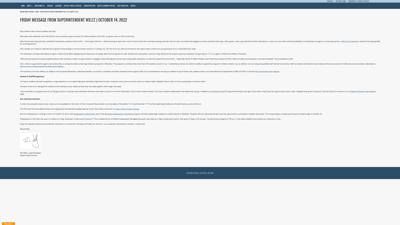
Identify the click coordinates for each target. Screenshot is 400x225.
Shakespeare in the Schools (84, 114)
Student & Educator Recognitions (363, 91)
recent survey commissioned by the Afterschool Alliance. (42, 66)
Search (133, 5)
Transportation (89, 5)
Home (23, 5)
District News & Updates (72, 5)
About (29, 5)
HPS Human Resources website (267, 71)
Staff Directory (122, 5)
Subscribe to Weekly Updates (358, 1)
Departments (39, 5)
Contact (330, 1)
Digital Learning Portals (106, 5)
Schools (50, 5)
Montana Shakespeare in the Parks (118, 114)
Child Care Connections (350, 41)
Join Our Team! (341, 1)
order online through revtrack (127, 109)
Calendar (58, 5)
